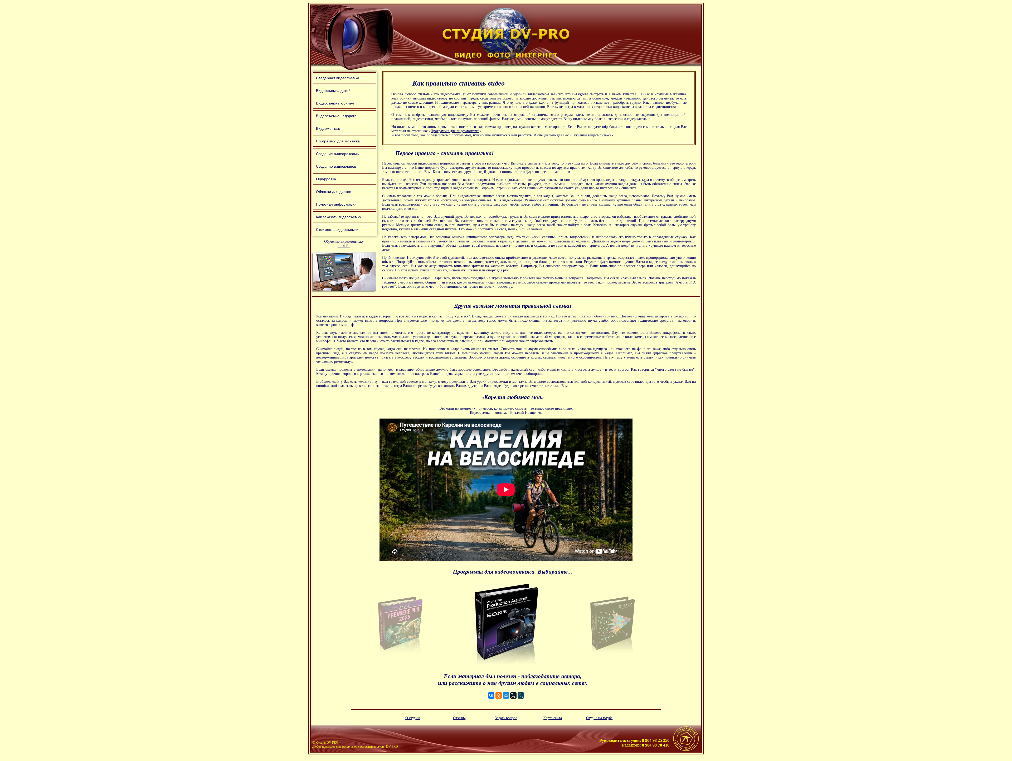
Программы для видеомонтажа (455, 131)
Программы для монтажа (338, 141)
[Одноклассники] (498, 695)
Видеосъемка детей (333, 90)
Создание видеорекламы (337, 154)
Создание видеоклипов (336, 166)
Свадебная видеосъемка (337, 78)
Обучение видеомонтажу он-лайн (344, 244)
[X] (513, 695)
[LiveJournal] (521, 695)
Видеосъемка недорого (336, 116)
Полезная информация (336, 204)
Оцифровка (326, 179)
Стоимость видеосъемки (337, 229)
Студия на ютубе (599, 718)
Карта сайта (552, 718)
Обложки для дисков (333, 192)
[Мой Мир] (506, 695)
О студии (412, 718)
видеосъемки (580, 237)
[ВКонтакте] (491, 695)
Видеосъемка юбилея (335, 103)
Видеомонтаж (328, 128)
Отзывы (459, 718)
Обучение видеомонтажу (591, 135)
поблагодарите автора (550, 676)
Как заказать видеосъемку (338, 217)
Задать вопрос (506, 718)
